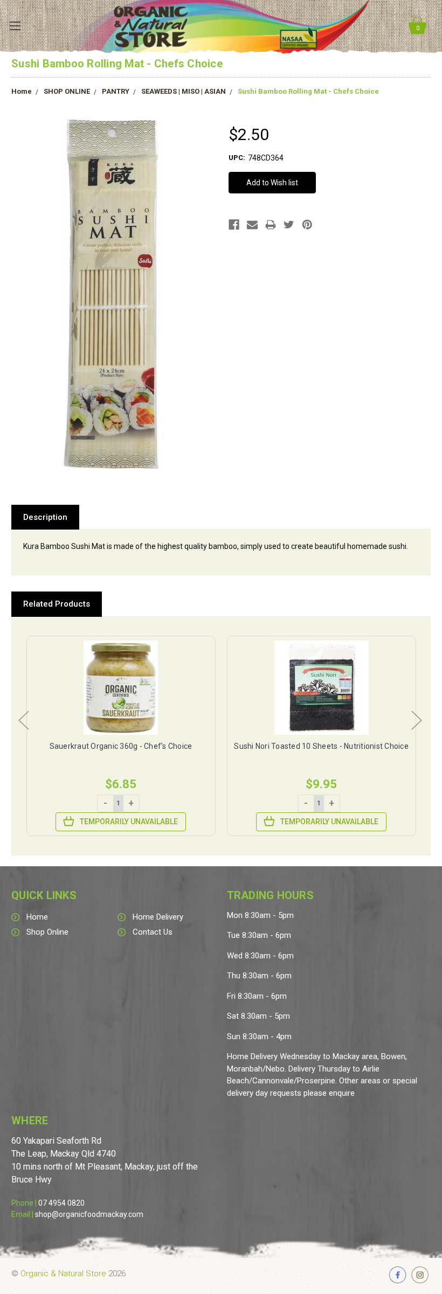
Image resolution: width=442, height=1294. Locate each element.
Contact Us (152, 932)
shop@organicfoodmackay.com (89, 1214)
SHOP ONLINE (67, 91)
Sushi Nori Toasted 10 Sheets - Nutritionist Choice (321, 746)
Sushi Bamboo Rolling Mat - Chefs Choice (308, 91)
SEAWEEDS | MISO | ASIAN (183, 91)
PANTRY (115, 91)
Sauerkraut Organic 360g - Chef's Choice (121, 746)
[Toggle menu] (15, 25)
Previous (23, 719)
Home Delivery (158, 917)
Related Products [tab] (56, 604)
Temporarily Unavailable (129, 821)
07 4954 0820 (61, 1203)
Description (45, 517)
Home (21, 91)
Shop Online (47, 932)
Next (416, 719)
